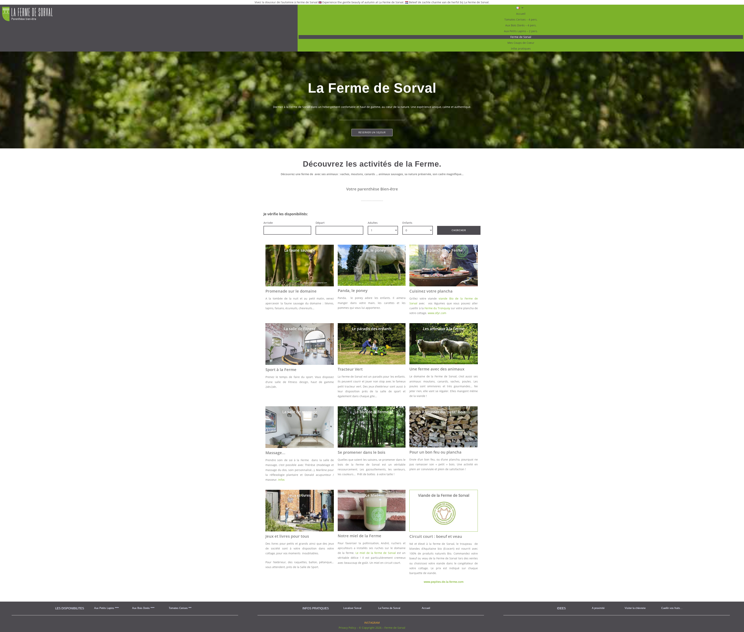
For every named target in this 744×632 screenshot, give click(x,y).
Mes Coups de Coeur (520, 43)
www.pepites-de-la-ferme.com (443, 582)
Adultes (373, 223)
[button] (521, 8)
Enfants (407, 223)
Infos (281, 479)
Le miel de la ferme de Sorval (376, 553)
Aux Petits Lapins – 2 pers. (521, 31)
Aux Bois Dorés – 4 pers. (520, 25)
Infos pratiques (521, 48)
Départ (320, 223)
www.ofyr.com (437, 313)
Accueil (520, 13)
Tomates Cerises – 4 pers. (520, 19)
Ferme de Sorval (520, 37)
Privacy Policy (347, 627)
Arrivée (268, 223)
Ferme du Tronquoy (437, 308)
